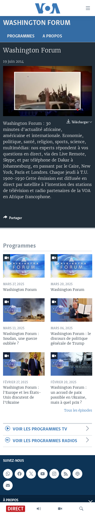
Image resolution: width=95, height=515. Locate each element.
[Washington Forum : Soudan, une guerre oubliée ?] (24, 310)
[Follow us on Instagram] (54, 474)
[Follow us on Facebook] (19, 474)
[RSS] (66, 474)
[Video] (60, 508)
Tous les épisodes (78, 410)
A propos (52, 36)
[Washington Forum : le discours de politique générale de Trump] (71, 310)
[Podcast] (77, 474)
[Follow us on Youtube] (42, 474)
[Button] (12, 219)
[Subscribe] (8, 485)
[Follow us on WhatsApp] (8, 474)
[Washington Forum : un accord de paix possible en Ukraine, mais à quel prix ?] (71, 364)
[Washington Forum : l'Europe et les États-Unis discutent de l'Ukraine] (24, 364)
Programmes (20, 36)
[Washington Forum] (24, 266)
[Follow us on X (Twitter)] (31, 474)
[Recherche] (81, 508)
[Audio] (38, 508)
